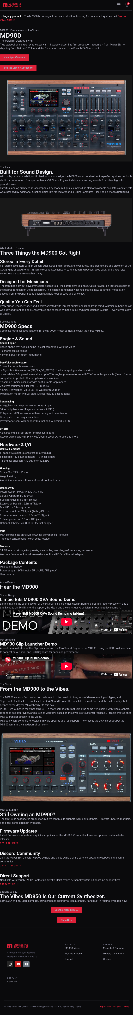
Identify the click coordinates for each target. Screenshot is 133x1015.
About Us (12, 981)
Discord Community (113, 953)
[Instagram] (10, 964)
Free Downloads (73, 953)
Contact (107, 959)
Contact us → (9, 884)
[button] (119, 3)
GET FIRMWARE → (11, 843)
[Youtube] (18, 964)
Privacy (117, 1006)
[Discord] (26, 964)
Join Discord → (11, 865)
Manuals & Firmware (113, 948)
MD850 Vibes (72, 948)
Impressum (105, 1006)
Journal (69, 959)
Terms (126, 1006)
